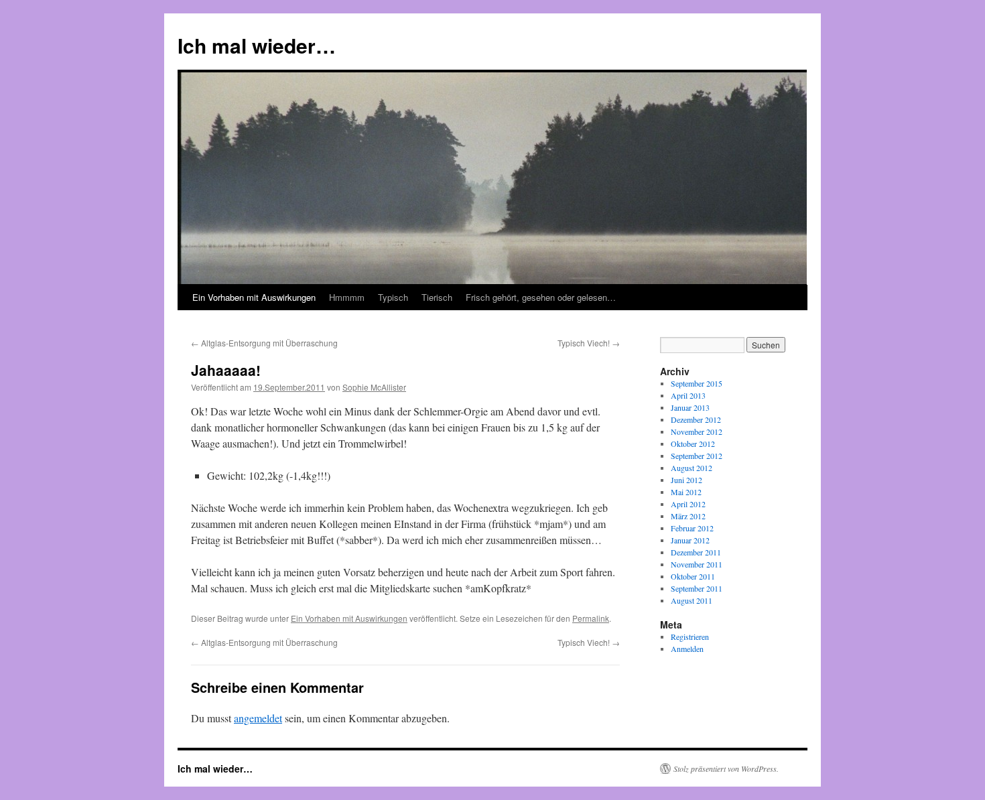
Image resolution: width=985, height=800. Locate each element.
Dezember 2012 (696, 419)
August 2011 (691, 600)
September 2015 (696, 383)
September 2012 (696, 455)
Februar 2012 (692, 528)
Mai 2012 (686, 491)
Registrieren (690, 636)
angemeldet (258, 718)
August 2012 (691, 467)
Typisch (393, 297)
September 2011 (696, 588)
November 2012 (696, 431)
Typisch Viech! (588, 342)
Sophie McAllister (374, 387)
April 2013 (688, 395)
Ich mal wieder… (257, 45)
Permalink (590, 618)
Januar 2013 (690, 407)
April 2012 (688, 503)
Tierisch (436, 297)
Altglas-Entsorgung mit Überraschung (264, 342)
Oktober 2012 (693, 443)
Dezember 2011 (696, 552)
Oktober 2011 (693, 576)
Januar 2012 (690, 540)
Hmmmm (347, 297)
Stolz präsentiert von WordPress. (726, 768)
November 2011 (696, 564)
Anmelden (687, 648)
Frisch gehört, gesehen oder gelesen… (541, 297)
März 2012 (688, 516)
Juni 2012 (686, 479)
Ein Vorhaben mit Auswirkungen (254, 297)
